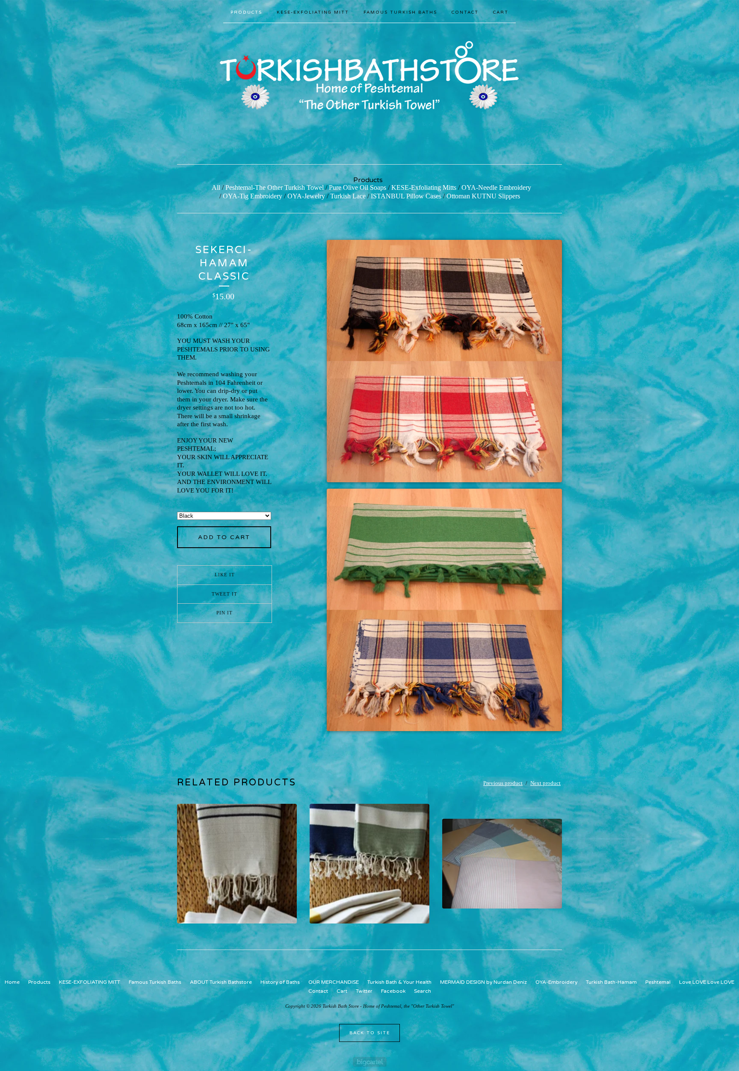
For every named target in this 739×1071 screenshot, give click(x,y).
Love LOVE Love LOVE (706, 982)
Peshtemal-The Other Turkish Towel (274, 187)
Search (422, 991)
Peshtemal (658, 982)
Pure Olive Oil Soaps (357, 187)
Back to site (369, 1033)
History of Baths (280, 982)
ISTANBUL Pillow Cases (406, 196)
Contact (465, 12)
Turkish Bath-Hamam (611, 982)
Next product (545, 783)
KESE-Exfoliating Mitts (423, 187)
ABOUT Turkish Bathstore (221, 982)
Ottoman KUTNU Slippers (483, 196)
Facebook (393, 991)
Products (246, 12)
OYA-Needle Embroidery (496, 187)
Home (12, 982)
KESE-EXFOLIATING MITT (313, 12)
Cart (500, 12)
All (216, 187)
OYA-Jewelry (306, 196)
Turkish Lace (348, 196)
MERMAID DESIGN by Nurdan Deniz (483, 982)
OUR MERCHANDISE (333, 982)
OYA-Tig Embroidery (252, 196)
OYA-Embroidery (556, 982)
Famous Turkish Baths (400, 12)
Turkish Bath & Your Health (399, 982)
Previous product (503, 783)
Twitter (364, 991)
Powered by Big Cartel (370, 1062)
